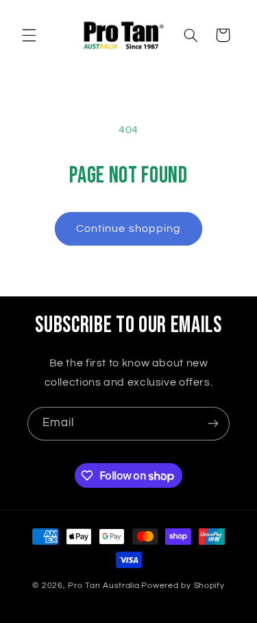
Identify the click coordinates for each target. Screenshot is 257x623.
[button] (29, 35)
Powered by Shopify (182, 585)
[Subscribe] (213, 423)
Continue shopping (128, 228)
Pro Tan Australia (104, 585)
